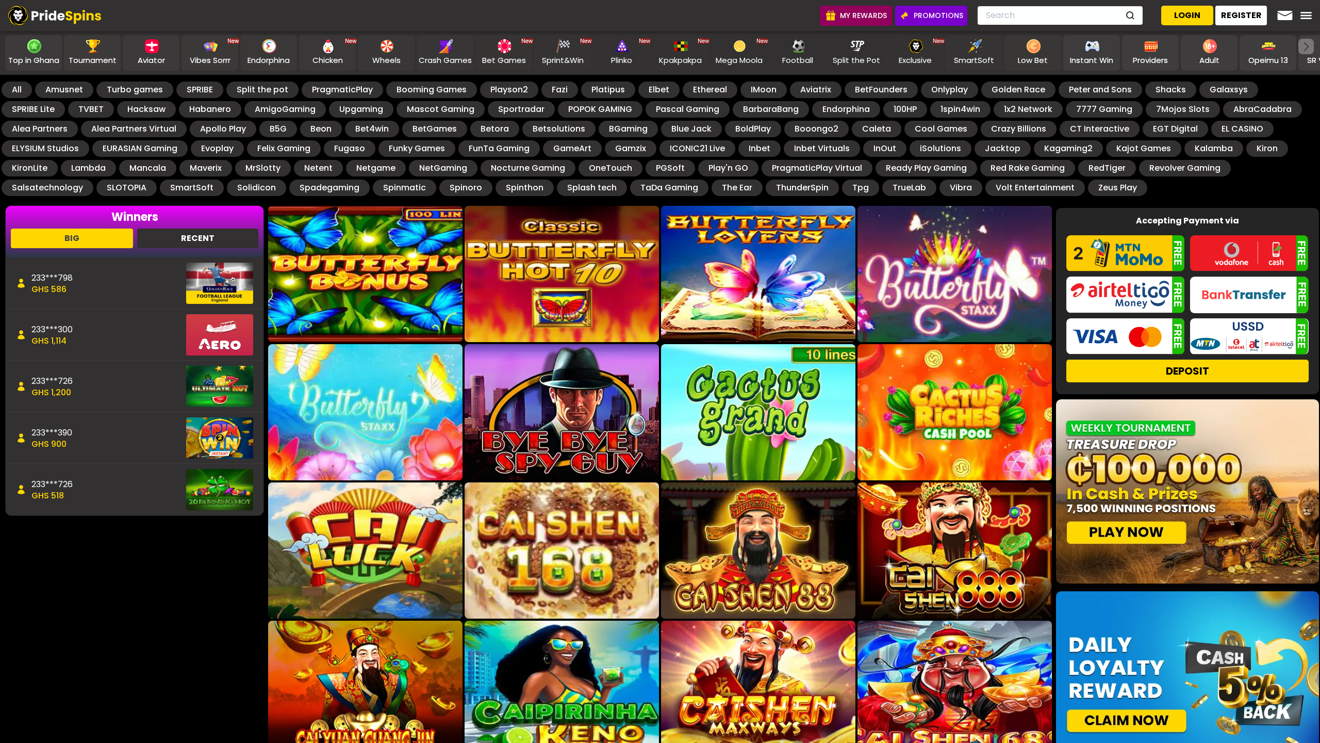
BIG (71, 238)
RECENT (197, 238)
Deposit (1187, 371)
